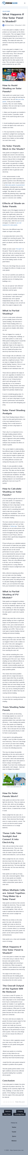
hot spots (19, 249)
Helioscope (13, 526)
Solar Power (6, 11)
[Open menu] (24, 3)
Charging (20, 1111)
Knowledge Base (19, 1114)
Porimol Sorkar (10, 25)
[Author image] (3, 25)
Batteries (8, 1111)
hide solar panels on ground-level (15, 185)
